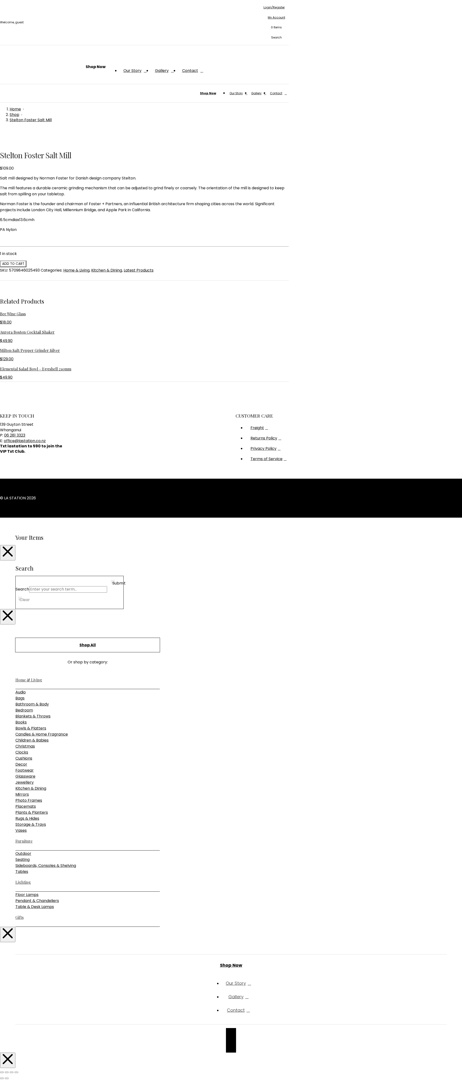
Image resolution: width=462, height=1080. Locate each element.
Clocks (21, 752)
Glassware (25, 776)
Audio (20, 692)
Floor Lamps (26, 894)
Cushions (23, 758)
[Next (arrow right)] (7, 1078)
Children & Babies (32, 740)
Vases (21, 830)
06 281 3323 (14, 435)
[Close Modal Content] (7, 552)
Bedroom (24, 710)
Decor (21, 764)
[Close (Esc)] (16, 1072)
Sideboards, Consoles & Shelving (45, 865)
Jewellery (24, 782)
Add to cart (13, 263)
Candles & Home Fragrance (41, 734)
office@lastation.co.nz (25, 441)
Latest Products (139, 270)
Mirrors (22, 794)
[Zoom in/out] (2, 1072)
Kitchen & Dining (106, 270)
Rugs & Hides (27, 818)
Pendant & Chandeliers (37, 900)
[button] (274, 28)
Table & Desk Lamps (34, 906)
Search (22, 589)
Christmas (25, 746)
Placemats (25, 806)
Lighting (23, 882)
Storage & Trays (30, 824)
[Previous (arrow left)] (2, 1078)
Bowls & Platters (30, 728)
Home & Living (76, 270)
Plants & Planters (31, 812)
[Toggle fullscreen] (7, 1072)
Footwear (24, 770)
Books (21, 722)
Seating (22, 859)
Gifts (19, 917)
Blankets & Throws (33, 716)
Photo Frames (28, 800)
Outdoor (23, 853)
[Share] (11, 1072)
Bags (20, 698)
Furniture (23, 841)
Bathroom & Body (32, 704)
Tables (21, 871)
